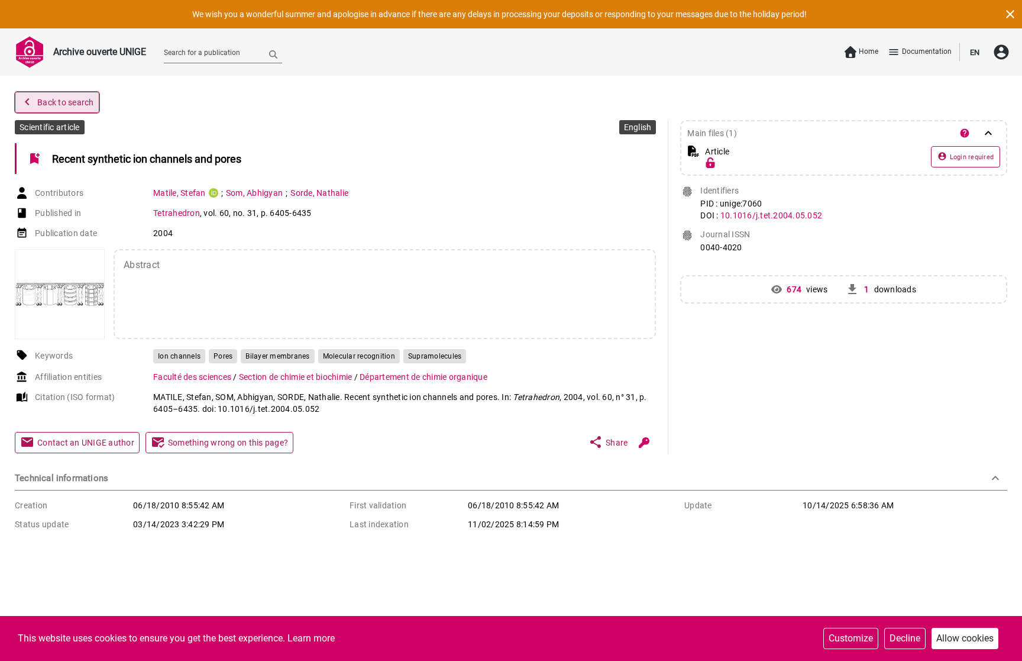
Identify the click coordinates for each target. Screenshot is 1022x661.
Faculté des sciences (193, 377)
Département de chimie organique (423, 377)
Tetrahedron (176, 213)
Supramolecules (435, 356)
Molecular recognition (359, 356)
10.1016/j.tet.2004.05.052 (771, 215)
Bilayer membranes (277, 356)
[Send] (273, 54)
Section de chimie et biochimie (296, 377)
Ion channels (179, 356)
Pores (223, 356)
